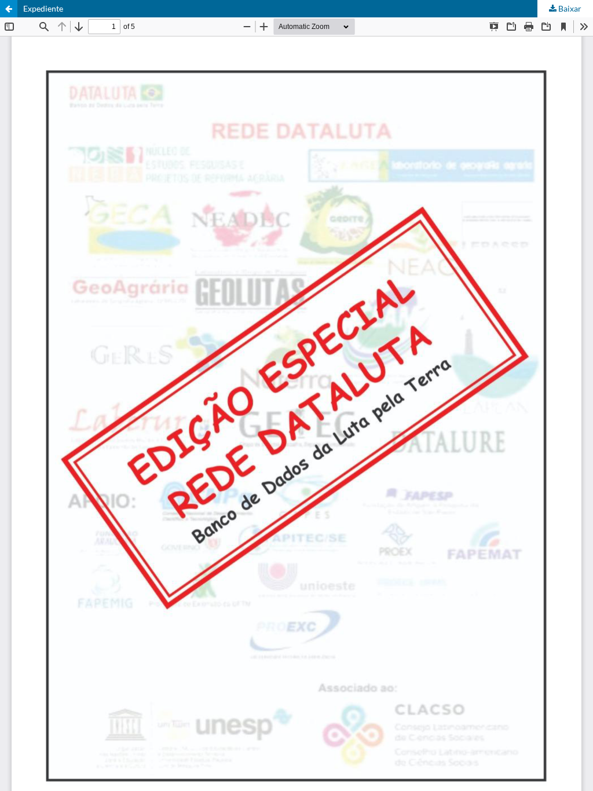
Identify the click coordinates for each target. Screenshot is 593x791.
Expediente (43, 8)
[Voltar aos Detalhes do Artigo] (8, 8)
